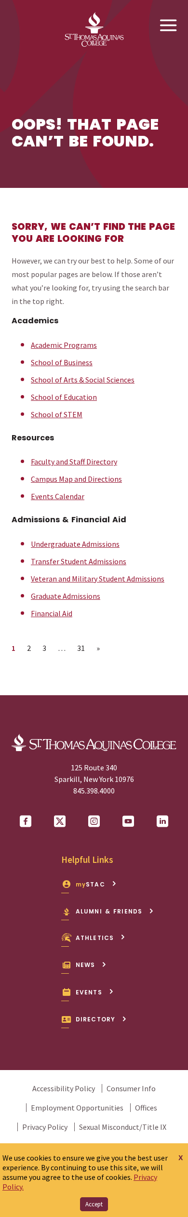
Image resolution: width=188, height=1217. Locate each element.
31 (84, 648)
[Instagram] (94, 821)
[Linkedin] (162, 821)
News (85, 965)
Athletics (95, 938)
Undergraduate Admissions (75, 544)
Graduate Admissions (65, 596)
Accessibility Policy (63, 1088)
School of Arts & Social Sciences (82, 379)
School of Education (64, 397)
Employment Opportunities (77, 1107)
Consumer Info (131, 1088)
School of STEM (56, 414)
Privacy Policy (44, 1127)
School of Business (62, 362)
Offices (146, 1107)
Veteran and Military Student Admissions (97, 578)
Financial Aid (51, 613)
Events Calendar (57, 496)
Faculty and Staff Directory (74, 461)
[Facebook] (25, 821)
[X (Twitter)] (60, 821)
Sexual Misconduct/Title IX (122, 1127)
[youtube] (128, 821)
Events (89, 992)
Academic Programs (64, 345)
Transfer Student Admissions (78, 561)
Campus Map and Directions (76, 479)
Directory (96, 1019)
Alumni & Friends (109, 911)
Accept (94, 1204)
